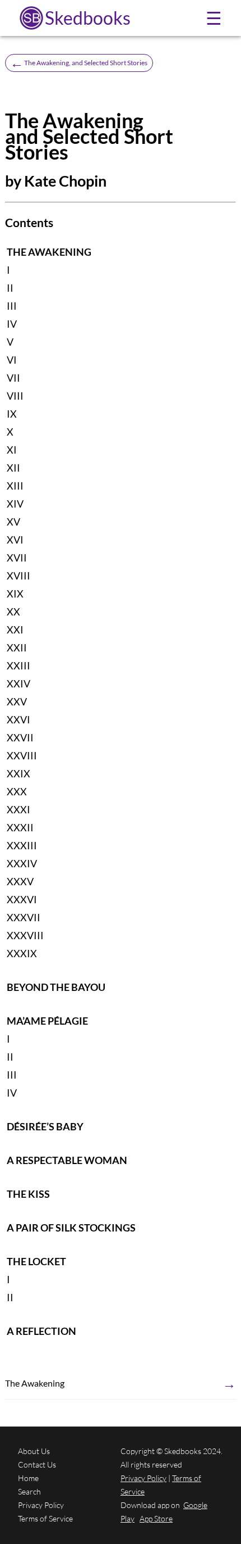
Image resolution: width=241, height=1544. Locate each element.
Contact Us (37, 1464)
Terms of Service (45, 1518)
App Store (156, 1518)
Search (29, 1491)
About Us (34, 1451)
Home (28, 1478)
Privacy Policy (41, 1505)
